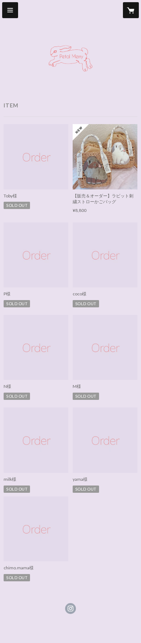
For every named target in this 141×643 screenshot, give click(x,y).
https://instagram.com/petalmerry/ (70, 608)
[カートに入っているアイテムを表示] (131, 10)
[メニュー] (10, 10)
